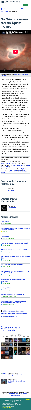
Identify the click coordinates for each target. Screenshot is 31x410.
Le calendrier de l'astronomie (10, 329)
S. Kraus (22, 74)
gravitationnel (4, 313)
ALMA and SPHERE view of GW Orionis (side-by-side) (14, 243)
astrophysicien (20, 311)
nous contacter (23, 393)
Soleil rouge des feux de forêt (15, 375)
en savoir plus (7, 407)
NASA (15, 171)
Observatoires (11, 190)
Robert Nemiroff (17, 165)
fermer (28, 399)
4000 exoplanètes (12, 207)
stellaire (5, 311)
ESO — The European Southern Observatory (12, 264)
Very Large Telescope (6, 288)
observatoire (11, 313)
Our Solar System (5, 236)
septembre (4, 11)
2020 (22, 9)
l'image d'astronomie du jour (12, 9)
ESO (15, 74)
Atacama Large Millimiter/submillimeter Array (12, 294)
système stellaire (12, 311)
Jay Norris (24, 169)
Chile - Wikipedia (5, 221)
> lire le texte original (7, 163)
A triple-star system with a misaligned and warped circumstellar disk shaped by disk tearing (13, 302)
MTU (23, 165)
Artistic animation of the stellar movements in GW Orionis (15, 250)
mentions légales (15, 395)
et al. (26, 74)
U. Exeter (18, 74)
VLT (16, 316)
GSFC (19, 171)
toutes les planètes (9, 316)
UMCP (7, 167)
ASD (10, 171)
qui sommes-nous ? (14, 393)
